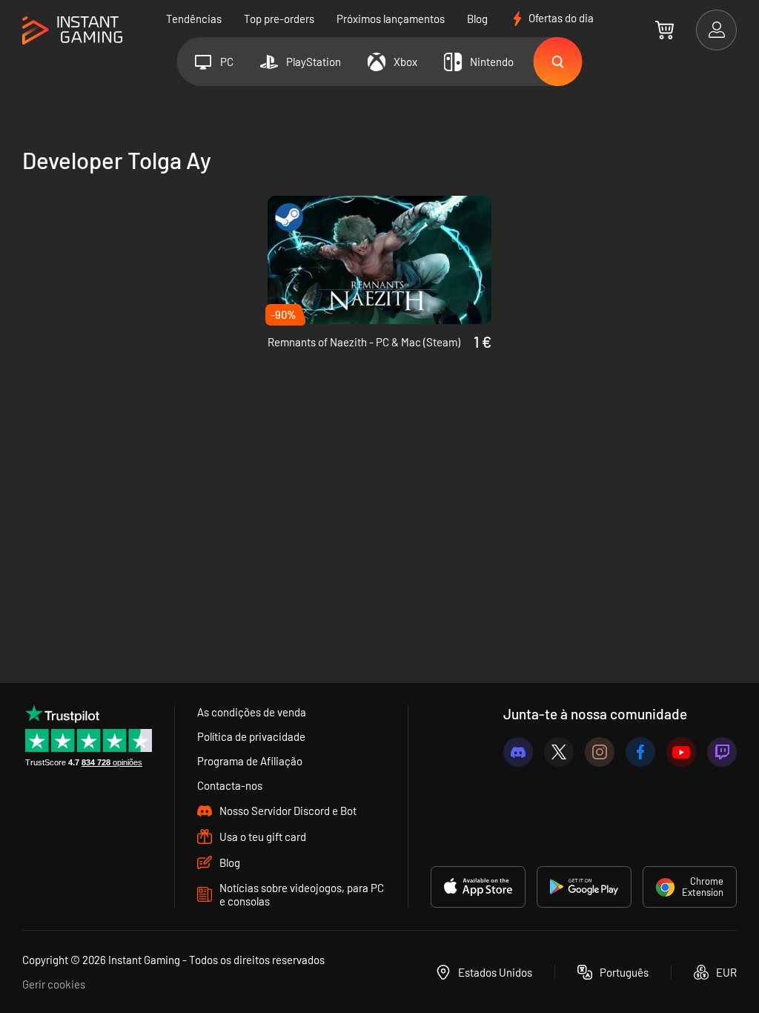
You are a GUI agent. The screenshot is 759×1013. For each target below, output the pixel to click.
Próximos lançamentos (391, 18)
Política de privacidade (251, 736)
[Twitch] (722, 752)
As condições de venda (251, 712)
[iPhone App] (478, 887)
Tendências (194, 18)
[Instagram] (599, 752)
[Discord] (518, 752)
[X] (559, 752)
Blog (477, 18)
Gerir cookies (53, 984)
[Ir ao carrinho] (664, 29)
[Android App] (584, 887)
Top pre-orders (279, 18)
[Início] (72, 30)
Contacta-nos (229, 785)
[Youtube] (681, 752)
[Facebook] (640, 752)
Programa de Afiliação (249, 761)
